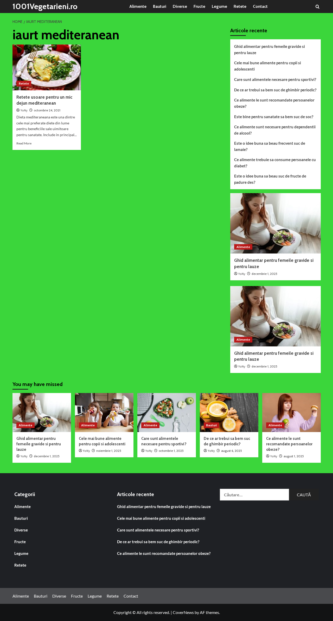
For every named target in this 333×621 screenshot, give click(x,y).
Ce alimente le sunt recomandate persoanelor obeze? (274, 103)
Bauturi (159, 6)
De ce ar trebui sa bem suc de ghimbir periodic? (275, 89)
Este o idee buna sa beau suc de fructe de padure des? (270, 179)
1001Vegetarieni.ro (45, 6)
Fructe (199, 6)
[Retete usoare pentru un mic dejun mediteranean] (46, 67)
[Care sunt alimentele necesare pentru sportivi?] (166, 412)
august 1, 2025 (294, 456)
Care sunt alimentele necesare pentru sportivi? (275, 79)
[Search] (317, 6)
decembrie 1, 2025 (264, 274)
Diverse (180, 6)
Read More (23, 143)
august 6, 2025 (231, 451)
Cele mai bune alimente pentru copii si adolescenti (267, 65)
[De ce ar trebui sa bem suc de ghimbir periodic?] (229, 412)
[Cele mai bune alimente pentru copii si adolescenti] (104, 412)
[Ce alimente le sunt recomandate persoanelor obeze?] (291, 412)
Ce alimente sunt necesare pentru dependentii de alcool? (275, 129)
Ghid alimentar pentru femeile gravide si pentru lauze (269, 49)
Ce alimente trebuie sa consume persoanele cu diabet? (275, 162)
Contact (260, 6)
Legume (219, 6)
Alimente (137, 6)
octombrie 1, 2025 (171, 451)
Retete (240, 6)
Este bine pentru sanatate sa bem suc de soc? (273, 116)
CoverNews (183, 612)
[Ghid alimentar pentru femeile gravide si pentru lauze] (275, 223)
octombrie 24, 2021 (47, 110)
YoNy (24, 110)
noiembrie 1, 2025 (108, 451)
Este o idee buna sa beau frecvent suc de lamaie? (269, 146)
